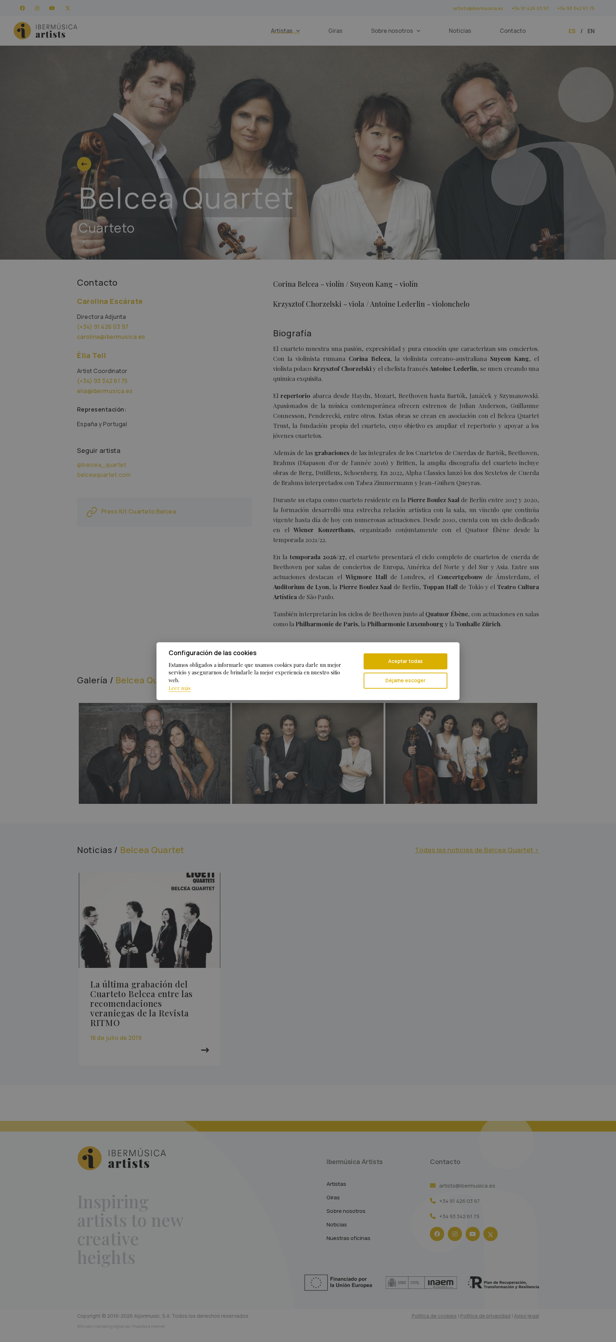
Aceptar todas (405, 661)
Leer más (180, 688)
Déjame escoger (405, 680)
